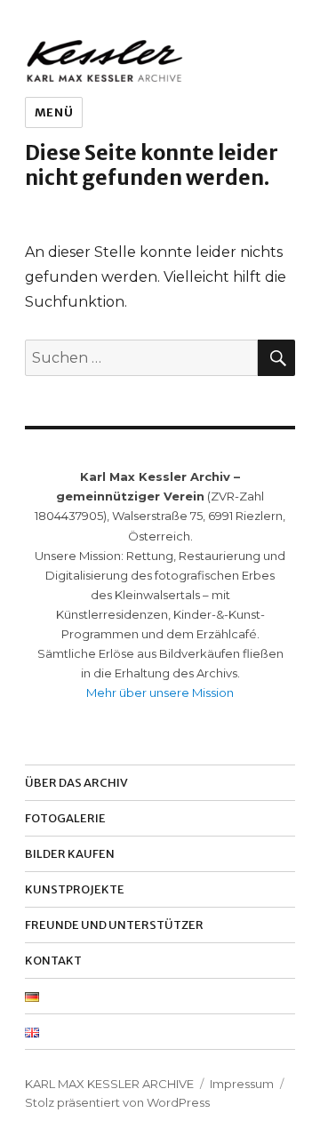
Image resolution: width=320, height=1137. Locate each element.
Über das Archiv (76, 782)
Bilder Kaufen (70, 853)
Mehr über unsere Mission (160, 692)
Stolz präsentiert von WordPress (117, 1102)
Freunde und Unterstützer (114, 925)
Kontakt (53, 960)
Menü (54, 112)
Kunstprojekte (74, 889)
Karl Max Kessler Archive (109, 1084)
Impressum (242, 1084)
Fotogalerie (65, 818)
